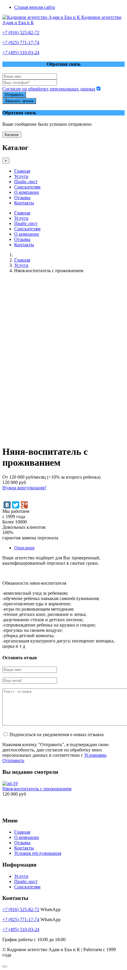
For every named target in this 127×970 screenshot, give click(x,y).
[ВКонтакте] (7, 504)
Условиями (95, 755)
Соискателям (27, 186)
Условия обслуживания (37, 853)
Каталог (12, 135)
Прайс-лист (26, 181)
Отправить (14, 94)
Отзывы (22, 197)
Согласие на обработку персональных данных (48, 88)
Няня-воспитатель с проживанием (36, 788)
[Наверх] (4, 966)
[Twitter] (15, 504)
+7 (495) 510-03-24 (20, 52)
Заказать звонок (19, 101)
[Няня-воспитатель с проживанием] (10, 783)
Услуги (21, 176)
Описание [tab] (24, 547)
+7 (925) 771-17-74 (20, 42)
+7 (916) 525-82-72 (20, 32)
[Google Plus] (24, 504)
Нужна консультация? (24, 487)
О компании (26, 192)
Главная (22, 170)
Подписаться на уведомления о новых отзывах (56, 734)
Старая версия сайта (34, 7)
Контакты (24, 202)
